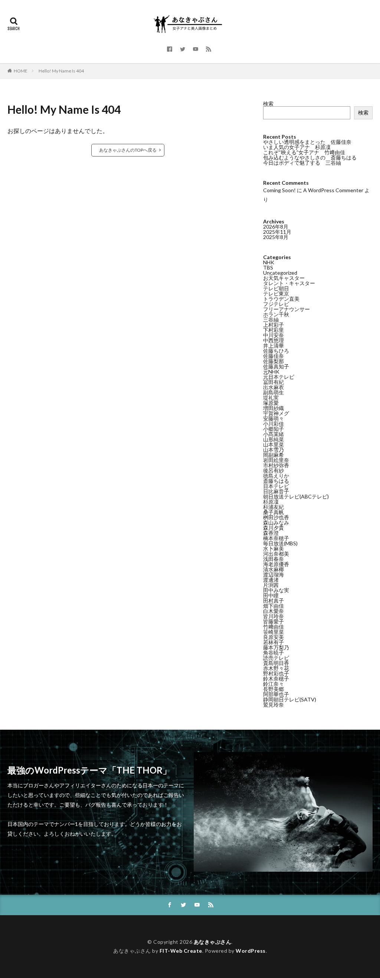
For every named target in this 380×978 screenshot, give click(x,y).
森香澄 (271, 533)
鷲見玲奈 (273, 704)
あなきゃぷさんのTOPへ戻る (128, 150)
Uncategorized (280, 272)
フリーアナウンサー (286, 309)
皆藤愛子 (273, 621)
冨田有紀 (273, 382)
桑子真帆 (273, 512)
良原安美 (273, 637)
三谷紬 (271, 319)
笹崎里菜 (273, 632)
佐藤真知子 (276, 366)
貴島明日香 (276, 663)
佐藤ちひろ (276, 351)
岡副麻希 (273, 455)
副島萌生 (273, 392)
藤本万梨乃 (276, 647)
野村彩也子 (276, 673)
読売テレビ (276, 658)
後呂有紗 (273, 470)
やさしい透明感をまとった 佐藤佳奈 (307, 142)
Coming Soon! (279, 190)
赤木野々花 (276, 668)
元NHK (271, 371)
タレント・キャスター (289, 283)
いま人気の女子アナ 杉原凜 (297, 147)
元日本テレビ (278, 377)
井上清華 (273, 345)
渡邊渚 (271, 580)
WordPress (251, 951)
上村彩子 (273, 325)
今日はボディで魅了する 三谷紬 (302, 162)
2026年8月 (275, 226)
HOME (20, 71)
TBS (268, 267)
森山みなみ (276, 522)
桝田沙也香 (276, 517)
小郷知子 (273, 429)
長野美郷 (273, 689)
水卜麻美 (273, 548)
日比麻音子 (276, 491)
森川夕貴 (273, 527)
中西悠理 (273, 340)
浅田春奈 (273, 559)
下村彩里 (273, 330)
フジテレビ (276, 304)
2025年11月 (277, 232)
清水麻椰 (273, 569)
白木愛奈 (273, 611)
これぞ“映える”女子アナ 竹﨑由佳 (304, 152)
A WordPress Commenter (333, 190)
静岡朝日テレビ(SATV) (289, 699)
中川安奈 (273, 335)
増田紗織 (273, 408)
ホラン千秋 (276, 314)
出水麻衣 (273, 387)
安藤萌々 (273, 418)
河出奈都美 (276, 554)
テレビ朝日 (276, 288)
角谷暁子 (273, 652)
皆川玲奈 (273, 616)
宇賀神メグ (276, 413)
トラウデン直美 (281, 299)
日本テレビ (276, 486)
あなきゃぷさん (213, 942)
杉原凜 (271, 501)
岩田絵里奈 (276, 460)
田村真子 (273, 600)
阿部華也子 (276, 694)
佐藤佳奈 (273, 356)
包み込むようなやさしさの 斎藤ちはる (310, 157)
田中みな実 (276, 590)
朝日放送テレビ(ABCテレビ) (296, 496)
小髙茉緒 (273, 434)
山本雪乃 (273, 449)
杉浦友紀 (273, 507)
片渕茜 (271, 585)
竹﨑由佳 (273, 626)
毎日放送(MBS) (280, 543)
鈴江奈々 (273, 684)
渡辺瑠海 (273, 574)
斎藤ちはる (276, 481)
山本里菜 (273, 444)
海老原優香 (276, 564)
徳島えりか (276, 475)
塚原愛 (271, 403)
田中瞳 (271, 595)
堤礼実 (271, 397)
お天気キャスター (284, 278)
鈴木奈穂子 (276, 678)
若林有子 (273, 642)
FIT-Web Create (181, 951)
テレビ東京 (276, 293)
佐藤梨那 (273, 361)
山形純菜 (273, 439)
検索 (268, 103)
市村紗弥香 (276, 465)
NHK (268, 262)
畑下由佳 (273, 606)
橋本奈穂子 (276, 538)
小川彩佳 (273, 423)
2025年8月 (275, 237)
